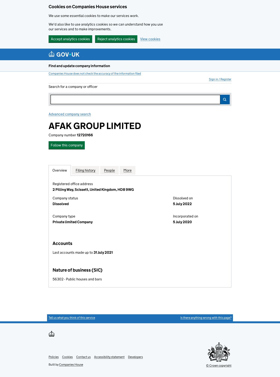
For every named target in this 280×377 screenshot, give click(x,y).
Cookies (67, 357)
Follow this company (67, 145)
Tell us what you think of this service (72, 317)
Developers (135, 357)
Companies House (71, 364)
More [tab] (127, 170)
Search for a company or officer (73, 86)
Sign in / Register (220, 79)
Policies (54, 357)
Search (225, 99)
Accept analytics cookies (70, 39)
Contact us (83, 357)
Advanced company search (70, 114)
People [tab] (109, 170)
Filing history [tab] (85, 170)
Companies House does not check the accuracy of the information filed (95, 73)
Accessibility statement (109, 357)
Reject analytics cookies (116, 39)
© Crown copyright (218, 365)
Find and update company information (79, 66)
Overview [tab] (59, 170)
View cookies (150, 39)
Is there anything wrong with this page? (205, 317)
